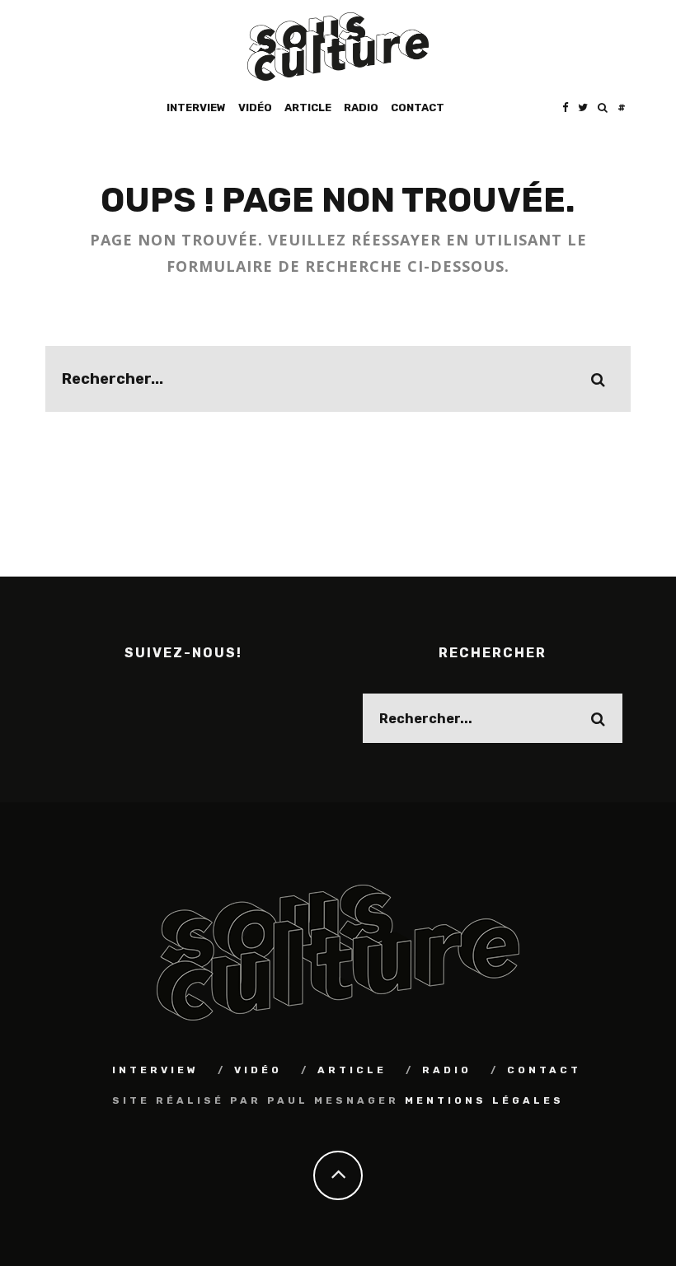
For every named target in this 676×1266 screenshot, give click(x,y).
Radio (361, 107)
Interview (196, 107)
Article (307, 107)
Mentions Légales (484, 1100)
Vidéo (255, 107)
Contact (417, 107)
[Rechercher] (603, 107)
